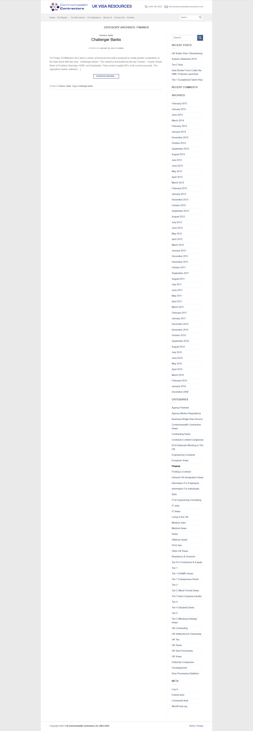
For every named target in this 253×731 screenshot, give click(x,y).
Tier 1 (175, 568)
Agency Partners (180, 408)
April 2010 (177, 369)
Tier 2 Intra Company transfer (187, 596)
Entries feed (178, 695)
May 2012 (177, 234)
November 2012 (180, 200)
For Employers (94, 17)
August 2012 (178, 217)
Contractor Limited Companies (187, 440)
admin (121, 48)
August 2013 (178, 154)
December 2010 (180, 324)
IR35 (174, 494)
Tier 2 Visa (177, 65)
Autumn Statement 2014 (184, 59)
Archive (131, 17)
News (110, 35)
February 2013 (179, 188)
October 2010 (179, 335)
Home (52, 17)
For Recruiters (78, 17)
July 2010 (177, 352)
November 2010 (180, 330)
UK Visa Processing (182, 651)
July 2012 (177, 222)
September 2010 (180, 341)
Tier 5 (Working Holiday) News (184, 621)
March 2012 (178, 245)
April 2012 (177, 239)
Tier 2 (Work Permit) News (185, 591)
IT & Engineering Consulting (186, 500)
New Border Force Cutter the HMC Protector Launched (186, 72)
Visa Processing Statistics (185, 674)
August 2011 (178, 279)
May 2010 (177, 364)
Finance (103, 35)
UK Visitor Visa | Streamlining (187, 53)
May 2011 (177, 296)
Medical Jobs (179, 523)
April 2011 (177, 302)
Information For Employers (185, 483)
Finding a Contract (181, 472)
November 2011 (180, 262)
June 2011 (177, 290)
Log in (175, 689)
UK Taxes (177, 645)
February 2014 (179, 126)
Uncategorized (179, 668)
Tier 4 (175, 602)
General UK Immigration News (187, 477)
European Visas (180, 460)
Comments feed (180, 701)
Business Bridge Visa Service (187, 419)
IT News (176, 511)
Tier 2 (175, 585)
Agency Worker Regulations (186, 413)
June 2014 (177, 115)
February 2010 (179, 381)
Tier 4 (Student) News (183, 608)
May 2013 (177, 171)
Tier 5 (175, 613)
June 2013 (177, 166)
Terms (192, 726)
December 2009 (180, 392)
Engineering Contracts (183, 455)
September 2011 (180, 273)
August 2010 (178, 347)
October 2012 (179, 205)
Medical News (179, 528)
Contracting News (181, 434)
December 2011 (180, 256)
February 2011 (179, 313)
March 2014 (178, 121)
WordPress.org (179, 706)
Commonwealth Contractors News (186, 427)
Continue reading (106, 76)
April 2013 (177, 177)
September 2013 (180, 149)
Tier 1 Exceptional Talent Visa (187, 80)
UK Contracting (180, 628)
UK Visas (177, 657)
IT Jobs (175, 506)
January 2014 (179, 132)
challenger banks (86, 86)
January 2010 (179, 386)
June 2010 (177, 358)
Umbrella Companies (183, 662)
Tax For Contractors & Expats (187, 562)
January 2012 (179, 251)
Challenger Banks (106, 40)
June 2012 (177, 228)
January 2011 (179, 319)
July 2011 (177, 285)
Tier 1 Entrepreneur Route (185, 579)
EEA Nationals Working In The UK (187, 447)
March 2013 (178, 183)
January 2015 (179, 109)
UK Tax (175, 640)
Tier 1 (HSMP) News (182, 574)
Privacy (200, 726)
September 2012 (180, 211)
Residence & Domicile (183, 557)
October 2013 (179, 143)
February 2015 (179, 104)
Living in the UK (180, 517)
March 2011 (178, 307)
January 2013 (179, 194)
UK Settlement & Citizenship (186, 634)
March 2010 (178, 375)
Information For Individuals (185, 489)
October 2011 (179, 268)
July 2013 (177, 160)
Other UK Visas (180, 551)
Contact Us (119, 17)
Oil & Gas (177, 545)
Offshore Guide (179, 540)
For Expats (62, 17)
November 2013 (180, 138)
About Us (107, 17)
